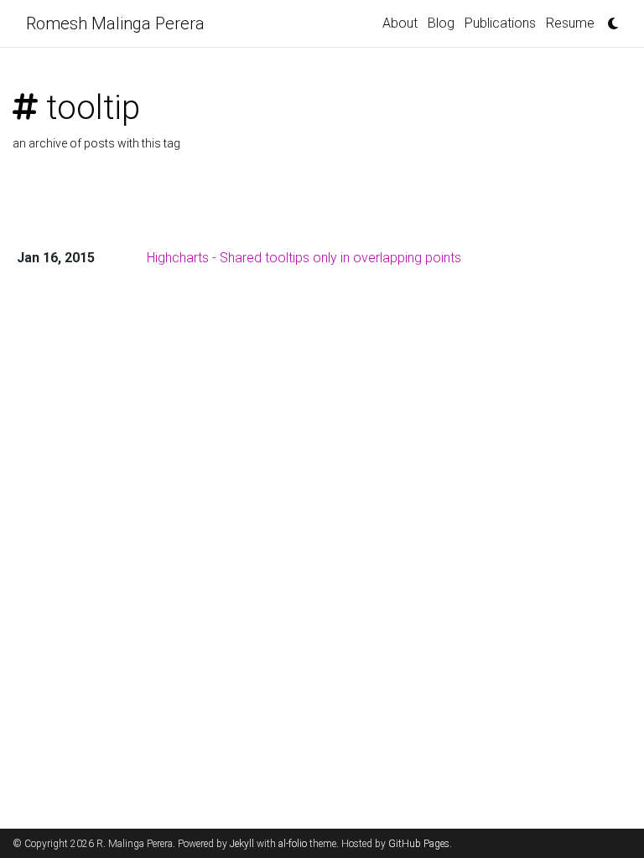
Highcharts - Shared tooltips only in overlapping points (304, 258)
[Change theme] (609, 18)
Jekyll (242, 844)
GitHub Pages (418, 844)
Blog (441, 23)
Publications (500, 23)
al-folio (292, 844)
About (400, 23)
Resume (570, 23)
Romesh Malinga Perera (115, 23)
